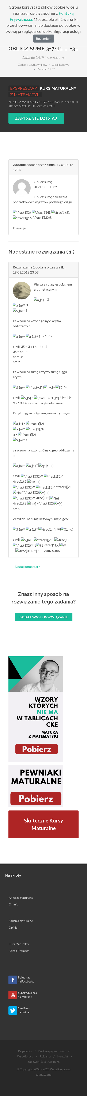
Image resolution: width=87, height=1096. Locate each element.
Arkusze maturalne (21, 897)
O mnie (13, 904)
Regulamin (25, 1051)
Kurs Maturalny (19, 944)
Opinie (13, 927)
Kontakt (62, 1056)
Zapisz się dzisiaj (36, 118)
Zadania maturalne (21, 920)
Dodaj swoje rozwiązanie (43, 617)
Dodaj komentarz (27, 567)
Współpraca (25, 1056)
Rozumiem (43, 38)
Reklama (45, 1056)
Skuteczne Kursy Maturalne (43, 824)
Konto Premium (19, 950)
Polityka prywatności (51, 1051)
